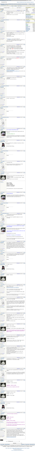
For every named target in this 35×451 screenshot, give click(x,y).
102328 (24, 252)
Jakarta (1, 261)
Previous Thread (6, 7)
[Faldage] (3, 135)
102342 (24, 412)
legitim (2, 10)
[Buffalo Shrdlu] (3, 146)
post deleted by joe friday (5, 117)
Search (25, 2)
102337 (24, 357)
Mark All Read (7, 444)
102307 (24, 10)
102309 (24, 31)
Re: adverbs (3, 412)
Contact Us (32, 2)
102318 (24, 128)
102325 (24, 213)
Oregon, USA (1, 182)
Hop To (7, 441)
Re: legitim (2, 31)
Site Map (28, 2)
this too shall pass (2, 223)
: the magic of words (5, 0)
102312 (24, 66)
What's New (22, 2)
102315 (24, 97)
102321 (24, 161)
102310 (24, 44)
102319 (24, 140)
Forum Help (27, 444)
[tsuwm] (3, 124)
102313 (24, 76)
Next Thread (19, 7)
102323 (24, 192)
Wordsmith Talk (32, 444)
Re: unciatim (3, 97)
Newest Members (28, 14)
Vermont (1, 149)
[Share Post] (22, 10)
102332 (24, 297)
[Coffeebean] (3, 179)
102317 (24, 117)
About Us (18, 2)
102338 (24, 368)
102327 (24, 241)
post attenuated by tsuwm (5, 213)
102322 (24, 172)
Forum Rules (2, 444)
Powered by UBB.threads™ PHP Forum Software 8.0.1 (17, 450)
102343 (24, 428)
